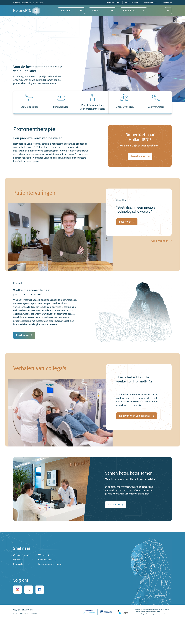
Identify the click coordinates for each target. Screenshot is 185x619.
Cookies (34, 614)
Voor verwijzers (113, 3)
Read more (22, 335)
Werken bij (167, 3)
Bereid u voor (138, 156)
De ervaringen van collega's (134, 415)
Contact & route (131, 3)
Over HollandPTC (47, 560)
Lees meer (125, 221)
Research (96, 10)
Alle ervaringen (159, 240)
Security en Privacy (20, 614)
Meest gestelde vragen (49, 564)
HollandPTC (129, 10)
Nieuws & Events (151, 3)
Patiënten (66, 10)
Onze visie (114, 504)
